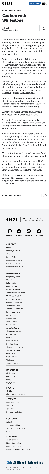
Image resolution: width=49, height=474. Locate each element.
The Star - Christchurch (14, 309)
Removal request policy (14, 266)
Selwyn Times (11, 325)
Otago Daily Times (13, 276)
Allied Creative (11, 405)
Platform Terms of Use (14, 260)
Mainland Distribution (14, 412)
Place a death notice (13, 443)
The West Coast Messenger (15, 293)
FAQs (8, 431)
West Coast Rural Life (14, 296)
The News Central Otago (15, 347)
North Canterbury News (14, 299)
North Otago (15, 10)
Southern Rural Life (13, 357)
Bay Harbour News (13, 312)
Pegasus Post (11, 315)
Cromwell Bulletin (12, 341)
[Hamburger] (44, 3)
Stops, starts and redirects (15, 428)
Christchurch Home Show (15, 394)
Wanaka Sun (10, 337)
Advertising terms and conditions (18, 449)
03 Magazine (10, 379)
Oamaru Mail (11, 334)
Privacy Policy (11, 257)
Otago (4, 10)
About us (9, 254)
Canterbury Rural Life (14, 302)
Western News (11, 318)
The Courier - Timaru (13, 331)
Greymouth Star (12, 286)
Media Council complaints (15, 263)
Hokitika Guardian (13, 289)
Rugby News (10, 383)
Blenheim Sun (11, 280)
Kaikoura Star (11, 283)
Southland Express (13, 363)
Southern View (11, 321)
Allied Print (10, 409)
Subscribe (34, 3)
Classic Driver (11, 376)
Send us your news (13, 250)
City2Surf (9, 391)
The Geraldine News (13, 305)
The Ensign (10, 360)
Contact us (10, 247)
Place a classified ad (13, 446)
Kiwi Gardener (11, 373)
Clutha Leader (11, 353)
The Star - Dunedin (13, 350)
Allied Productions (12, 402)
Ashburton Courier (12, 328)
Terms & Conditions (13, 425)
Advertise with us (12, 440)
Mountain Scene (12, 344)
